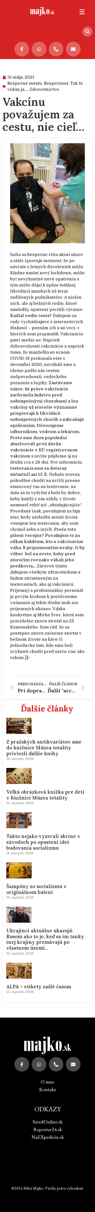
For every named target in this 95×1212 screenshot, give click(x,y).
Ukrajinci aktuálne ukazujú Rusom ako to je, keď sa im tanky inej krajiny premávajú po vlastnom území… (45, 939)
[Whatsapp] (39, 49)
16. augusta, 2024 (19, 759)
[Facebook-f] (21, 49)
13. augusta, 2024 (19, 897)
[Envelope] (73, 49)
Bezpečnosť (56, 83)
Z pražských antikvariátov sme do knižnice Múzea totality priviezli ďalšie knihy (44, 748)
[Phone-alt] (56, 49)
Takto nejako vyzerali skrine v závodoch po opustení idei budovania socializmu (43, 842)
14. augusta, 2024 (19, 853)
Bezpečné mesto (24, 83)
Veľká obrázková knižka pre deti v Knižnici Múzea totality (45, 795)
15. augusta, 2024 (19, 803)
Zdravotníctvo (44, 89)
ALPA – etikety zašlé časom (38, 986)
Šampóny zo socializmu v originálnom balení (36, 889)
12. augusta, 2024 (19, 953)
